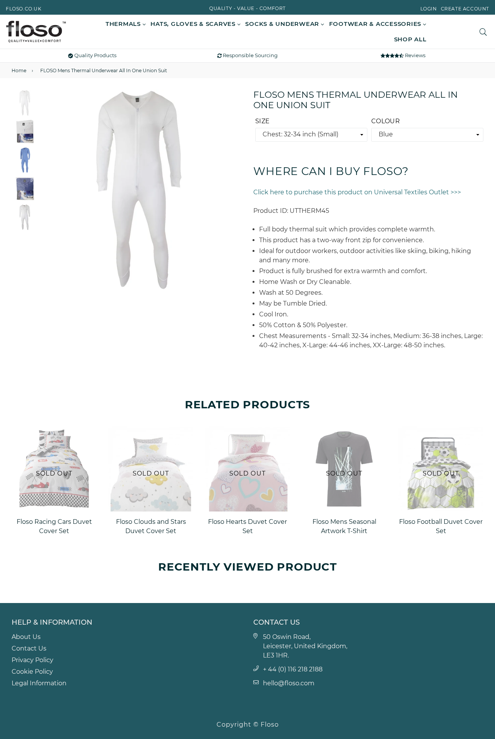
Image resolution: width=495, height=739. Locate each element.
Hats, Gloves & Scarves (193, 23)
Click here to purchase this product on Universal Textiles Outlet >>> (357, 192)
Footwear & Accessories (376, 23)
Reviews (414, 55)
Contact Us (29, 648)
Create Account (465, 9)
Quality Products (94, 55)
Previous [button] (50, 190)
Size (262, 121)
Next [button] (232, 190)
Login (428, 9)
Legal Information (39, 683)
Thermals (124, 23)
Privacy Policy (32, 660)
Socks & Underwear (283, 23)
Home (19, 70)
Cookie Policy (32, 671)
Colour (385, 121)
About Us (26, 636)
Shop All (410, 39)
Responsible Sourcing (250, 55)
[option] (141, 190)
